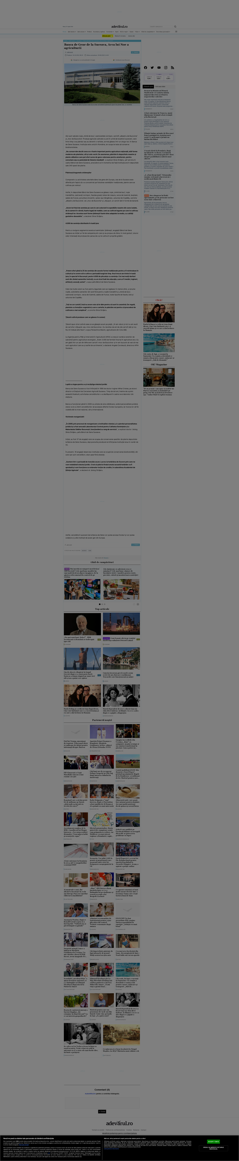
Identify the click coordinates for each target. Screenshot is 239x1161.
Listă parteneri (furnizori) (111, 1148)
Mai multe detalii (24, 1145)
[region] (119, 1148)
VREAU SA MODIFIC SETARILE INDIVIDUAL (213, 1148)
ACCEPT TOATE (213, 1141)
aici (49, 1153)
